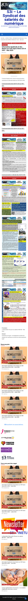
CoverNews (19, 597)
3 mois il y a (5, 418)
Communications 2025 (6, 43)
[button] (2, 34)
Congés (3, 584)
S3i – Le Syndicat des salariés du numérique (14, 17)
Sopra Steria (4, 44)
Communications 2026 (6, 360)
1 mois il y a (5, 393)
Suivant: (14, 336)
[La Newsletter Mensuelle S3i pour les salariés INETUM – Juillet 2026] (14, 526)
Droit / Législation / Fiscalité (12, 584)
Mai (14, 89)
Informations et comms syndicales (18, 43)
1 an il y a (4, 52)
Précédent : (13, 329)
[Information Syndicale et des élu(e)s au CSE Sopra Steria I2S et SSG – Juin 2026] (14, 405)
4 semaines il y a (6, 487)
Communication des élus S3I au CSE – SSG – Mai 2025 (13, 133)
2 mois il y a (5, 539)
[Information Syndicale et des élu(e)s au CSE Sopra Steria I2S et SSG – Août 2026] (14, 355)
